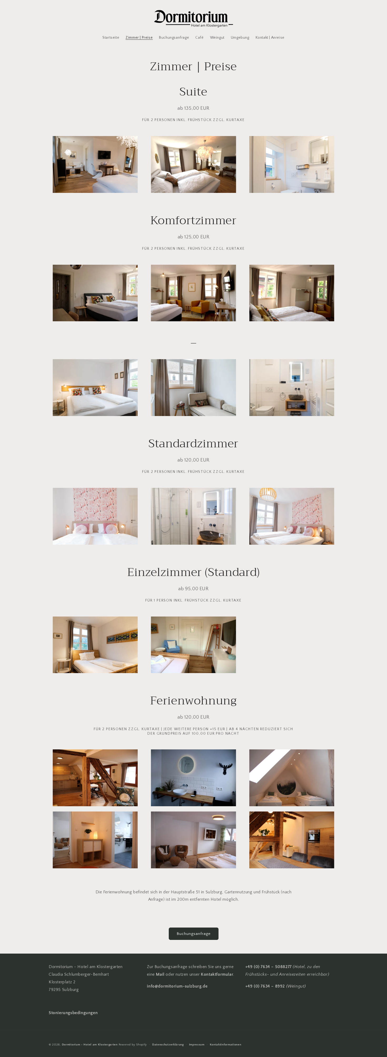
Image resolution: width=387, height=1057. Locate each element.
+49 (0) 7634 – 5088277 (268, 966)
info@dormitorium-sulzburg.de (177, 986)
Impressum (197, 1044)
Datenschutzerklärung (168, 1044)
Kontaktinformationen (225, 1044)
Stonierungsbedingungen (73, 1012)
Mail (161, 974)
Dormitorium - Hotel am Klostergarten (90, 1044)
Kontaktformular (217, 974)
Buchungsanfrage (194, 933)
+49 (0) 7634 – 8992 (265, 986)
